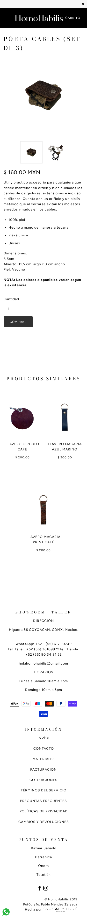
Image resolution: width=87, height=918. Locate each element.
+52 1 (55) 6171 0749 (53, 644)
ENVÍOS (43, 738)
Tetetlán (43, 875)
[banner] (38, 18)
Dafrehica (43, 857)
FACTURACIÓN (43, 770)
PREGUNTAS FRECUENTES (43, 801)
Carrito (72, 18)
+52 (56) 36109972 (42, 649)
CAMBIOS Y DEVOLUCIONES (43, 822)
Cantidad (11, 299)
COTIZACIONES (43, 780)
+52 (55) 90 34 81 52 (43, 655)
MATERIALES (43, 759)
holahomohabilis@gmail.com (43, 663)
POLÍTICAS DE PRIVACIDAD (44, 811)
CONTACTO (43, 749)
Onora (43, 866)
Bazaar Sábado (43, 848)
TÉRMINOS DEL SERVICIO (43, 790)
